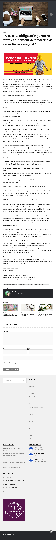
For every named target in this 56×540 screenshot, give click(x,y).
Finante (31, 414)
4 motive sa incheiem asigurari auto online (13, 458)
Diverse (31, 403)
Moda (30, 424)
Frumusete (31, 417)
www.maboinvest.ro (32, 264)
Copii (30, 400)
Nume (5, 348)
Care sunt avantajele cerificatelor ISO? (12, 467)
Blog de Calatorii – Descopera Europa (14, 480)
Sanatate (31, 428)
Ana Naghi (11, 49)
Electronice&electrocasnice (36, 407)
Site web (28, 349)
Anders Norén (12, 537)
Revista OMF (8, 477)
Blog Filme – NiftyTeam (11, 487)
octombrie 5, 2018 (20, 49)
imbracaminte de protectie (26, 284)
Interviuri (31, 421)
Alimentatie (32, 383)
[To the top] (51, 531)
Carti (30, 390)
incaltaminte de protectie (41, 284)
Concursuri (32, 397)
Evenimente (32, 410)
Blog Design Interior (10, 484)
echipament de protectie (26, 86)
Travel (30, 435)
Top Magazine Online (10, 491)
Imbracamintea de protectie (13, 145)
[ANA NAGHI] (25, 25)
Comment (6, 331)
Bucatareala (32, 386)
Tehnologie (31, 431)
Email (31, 348)
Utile (4, 32)
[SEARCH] (24, 380)
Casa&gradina (32, 393)
